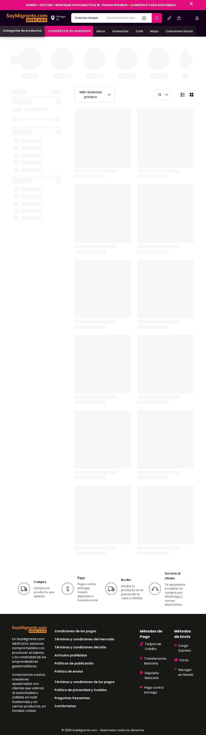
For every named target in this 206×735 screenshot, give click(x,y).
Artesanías (120, 31)
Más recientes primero (90, 94)
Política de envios (69, 671)
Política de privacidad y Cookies (81, 690)
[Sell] (188, 19)
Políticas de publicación (74, 663)
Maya (154, 31)
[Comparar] (169, 19)
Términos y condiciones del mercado (84, 639)
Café (139, 31)
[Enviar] (157, 18)
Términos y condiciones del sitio (80, 647)
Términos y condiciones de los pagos (84, 682)
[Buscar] (145, 18)
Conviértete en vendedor (69, 31)
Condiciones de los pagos (75, 631)
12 (159, 94)
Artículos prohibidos (71, 655)
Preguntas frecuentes (72, 698)
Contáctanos (65, 706)
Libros (100, 31)
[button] (178, 18)
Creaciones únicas (179, 31)
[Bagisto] (26, 18)
